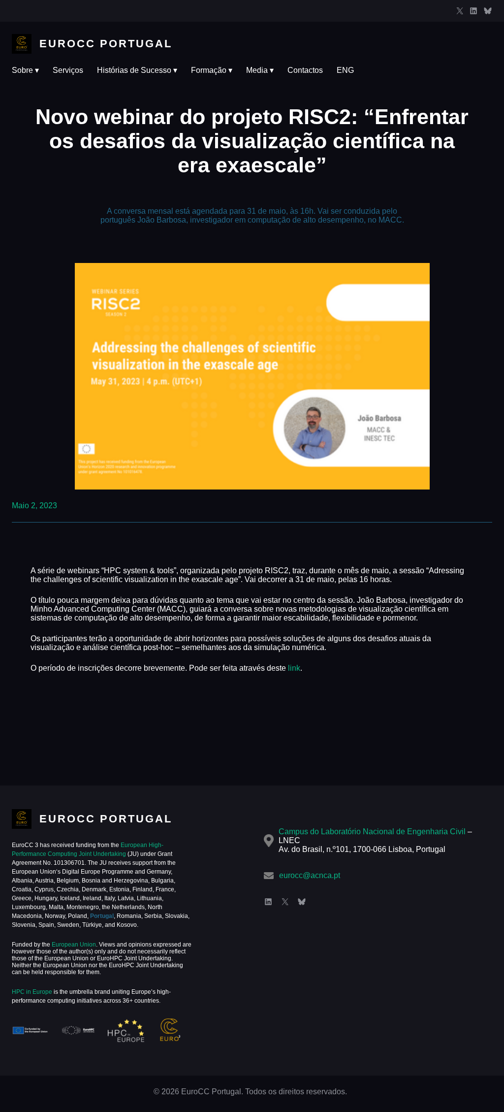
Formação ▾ (211, 70)
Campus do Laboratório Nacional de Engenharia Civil (372, 831)
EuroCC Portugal (105, 43)
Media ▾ (260, 70)
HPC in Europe (32, 991)
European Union (73, 944)
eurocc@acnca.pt (309, 875)
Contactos (305, 70)
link (294, 668)
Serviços (68, 70)
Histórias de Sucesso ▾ (137, 70)
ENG (345, 70)
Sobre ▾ (25, 70)
